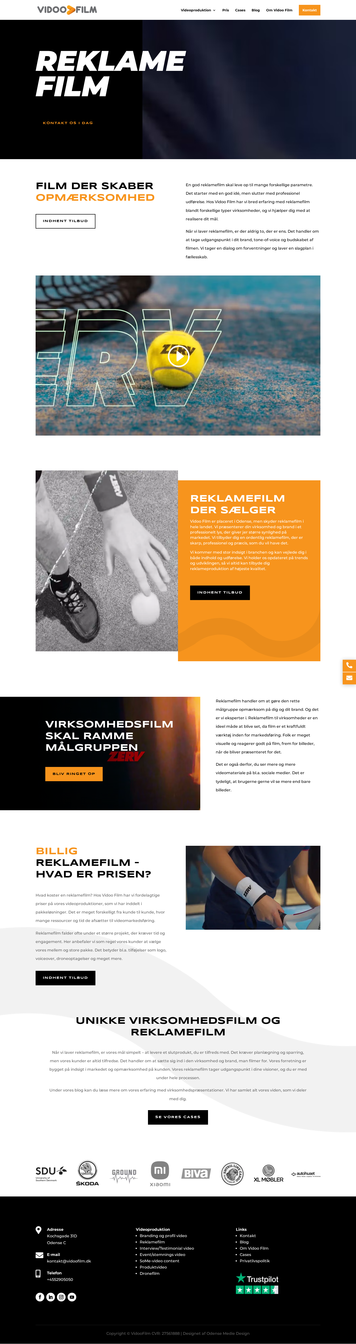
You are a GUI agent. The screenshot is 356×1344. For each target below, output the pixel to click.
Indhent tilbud (65, 221)
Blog (256, 10)
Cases (240, 10)
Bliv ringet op (74, 774)
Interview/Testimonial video (167, 1248)
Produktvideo (153, 1267)
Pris (225, 10)
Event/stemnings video (162, 1254)
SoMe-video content (159, 1261)
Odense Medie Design (228, 1333)
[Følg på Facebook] (40, 1297)
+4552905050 (60, 1279)
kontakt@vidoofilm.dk (69, 1261)
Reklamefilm (152, 1242)
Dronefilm (150, 1273)
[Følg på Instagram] (61, 1297)
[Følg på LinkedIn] (50, 1297)
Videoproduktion (196, 10)
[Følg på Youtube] (72, 1297)
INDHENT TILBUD (220, 592)
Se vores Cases (178, 1117)
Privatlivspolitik (255, 1261)
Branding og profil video (163, 1235)
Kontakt (309, 10)
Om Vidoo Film (279, 10)
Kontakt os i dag (68, 123)
